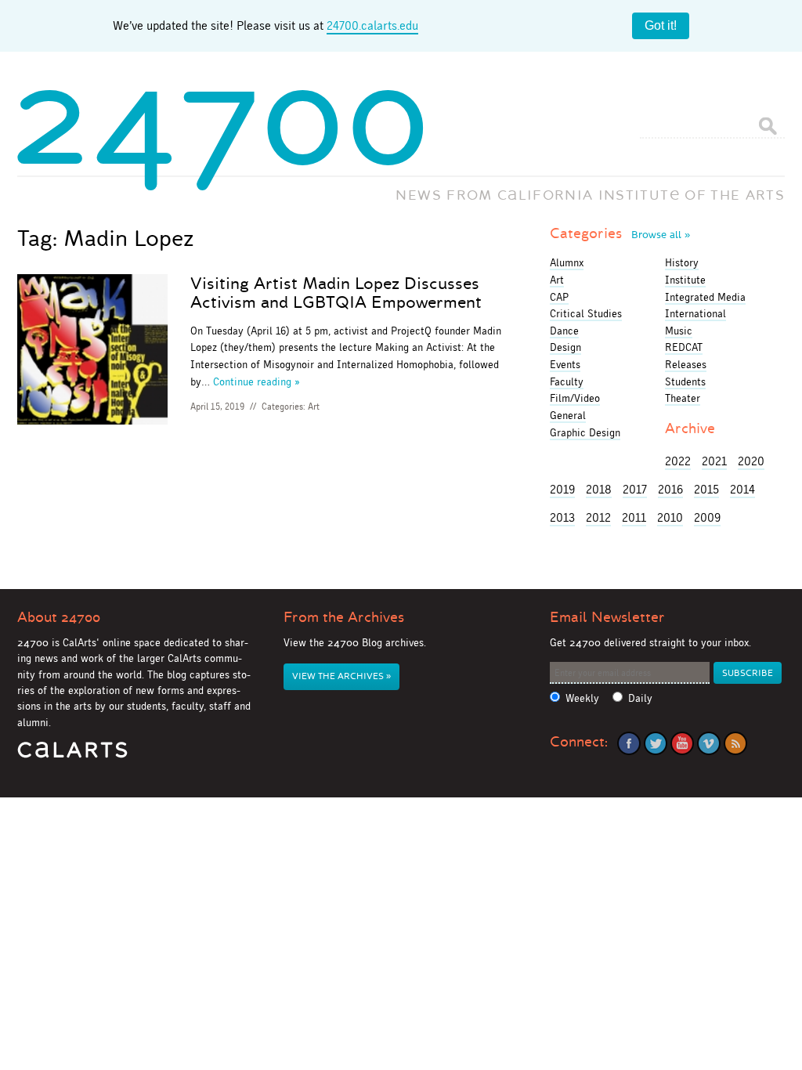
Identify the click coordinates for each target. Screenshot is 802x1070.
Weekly (582, 698)
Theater (682, 398)
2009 (707, 517)
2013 (562, 517)
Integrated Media (705, 297)
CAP (559, 297)
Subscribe (747, 673)
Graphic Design (585, 432)
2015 (706, 489)
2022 (678, 461)
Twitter (655, 743)
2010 (670, 517)
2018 (599, 489)
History (682, 262)
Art (314, 406)
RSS (735, 743)
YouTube (682, 743)
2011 (634, 517)
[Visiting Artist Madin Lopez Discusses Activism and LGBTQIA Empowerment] (92, 352)
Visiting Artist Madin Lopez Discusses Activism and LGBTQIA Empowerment (336, 293)
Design (565, 347)
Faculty (566, 381)
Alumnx (566, 262)
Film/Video (575, 398)
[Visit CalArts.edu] (72, 755)
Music (678, 330)
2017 (635, 489)
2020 (751, 461)
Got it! (661, 25)
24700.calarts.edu (372, 25)
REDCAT (684, 347)
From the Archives (344, 617)
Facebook (629, 743)
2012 (598, 517)
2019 (562, 489)
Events (565, 364)
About (58, 617)
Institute (685, 279)
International (695, 313)
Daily (640, 698)
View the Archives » (341, 676)
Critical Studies (586, 313)
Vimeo (709, 743)
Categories (620, 233)
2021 (714, 461)
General (568, 415)
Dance (564, 330)
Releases (685, 364)
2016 (670, 489)
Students (685, 381)
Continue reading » (256, 381)
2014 (742, 489)
